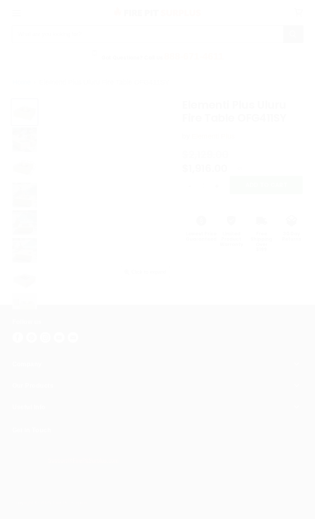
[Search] (293, 34)
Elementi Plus (213, 136)
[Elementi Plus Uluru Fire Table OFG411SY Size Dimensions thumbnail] (25, 167)
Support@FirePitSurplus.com (83, 460)
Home (21, 82)
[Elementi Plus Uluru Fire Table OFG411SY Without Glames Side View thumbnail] (25, 278)
